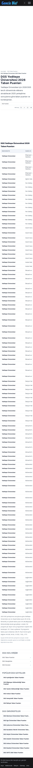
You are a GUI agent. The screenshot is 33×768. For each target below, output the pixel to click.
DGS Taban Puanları (12, 71)
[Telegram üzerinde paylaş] (31, 107)
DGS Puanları (5, 104)
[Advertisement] (16, 23)
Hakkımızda (8, 765)
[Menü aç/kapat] (29, 3)
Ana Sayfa (3, 71)
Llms (27, 765)
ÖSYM (28, 640)
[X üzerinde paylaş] (21, 107)
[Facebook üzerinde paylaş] (24, 107)
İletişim (16, 765)
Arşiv (2, 765)
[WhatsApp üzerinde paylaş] (27, 107)
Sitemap (22, 765)
